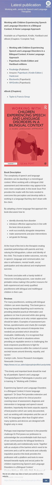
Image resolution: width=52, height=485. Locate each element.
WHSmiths (14, 83)
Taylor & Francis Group (19, 97)
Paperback (22, 73)
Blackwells (14, 79)
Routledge (14, 69)
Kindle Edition (35, 73)
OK (46, 481)
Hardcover (14, 76)
